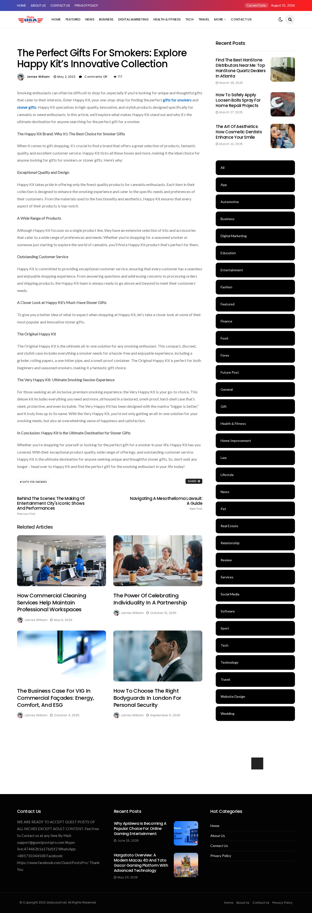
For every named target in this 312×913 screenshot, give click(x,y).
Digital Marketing (133, 19)
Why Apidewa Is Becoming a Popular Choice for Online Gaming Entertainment (140, 828)
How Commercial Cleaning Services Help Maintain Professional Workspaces (51, 602)
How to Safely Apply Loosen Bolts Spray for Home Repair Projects (238, 100)
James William (38, 77)
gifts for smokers (177, 99)
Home (21, 5)
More (218, 19)
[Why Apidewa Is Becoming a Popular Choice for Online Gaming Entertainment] (186, 833)
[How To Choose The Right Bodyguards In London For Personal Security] (157, 656)
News (89, 19)
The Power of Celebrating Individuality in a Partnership (150, 599)
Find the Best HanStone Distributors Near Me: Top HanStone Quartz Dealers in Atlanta (240, 68)
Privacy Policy (86, 5)
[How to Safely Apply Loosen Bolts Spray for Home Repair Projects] (283, 104)
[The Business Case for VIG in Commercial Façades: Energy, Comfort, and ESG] (61, 656)
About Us (38, 5)
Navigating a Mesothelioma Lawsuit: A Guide (166, 503)
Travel (203, 19)
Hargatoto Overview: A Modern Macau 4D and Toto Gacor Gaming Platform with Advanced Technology (141, 862)
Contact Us (60, 5)
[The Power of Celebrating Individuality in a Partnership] (157, 560)
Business (106, 19)
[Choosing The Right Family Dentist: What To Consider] (255, 779)
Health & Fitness (166, 19)
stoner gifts (26, 107)
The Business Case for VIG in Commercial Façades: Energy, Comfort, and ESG (55, 698)
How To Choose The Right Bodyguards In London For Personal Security (147, 698)
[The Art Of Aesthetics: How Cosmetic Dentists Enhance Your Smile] (283, 136)
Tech (189, 19)
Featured (73, 19)
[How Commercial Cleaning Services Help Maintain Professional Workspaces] (61, 560)
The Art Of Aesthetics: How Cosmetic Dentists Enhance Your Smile (239, 132)
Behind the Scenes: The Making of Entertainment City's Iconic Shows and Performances (51, 505)
